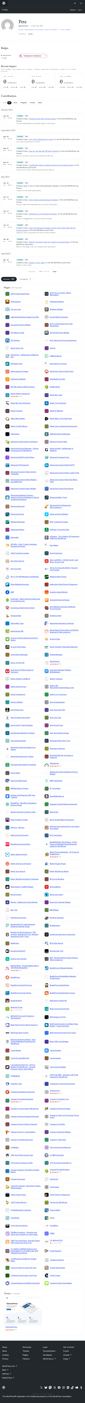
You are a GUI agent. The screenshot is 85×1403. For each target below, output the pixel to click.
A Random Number (57, 302)
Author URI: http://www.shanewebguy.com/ (62, 687)
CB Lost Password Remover (60, 1147)
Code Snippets (55, 1251)
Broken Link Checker (19, 959)
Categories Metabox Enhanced (23, 1092)
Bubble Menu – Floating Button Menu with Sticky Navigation (25, 967)
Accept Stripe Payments (59, 317)
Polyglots (23, 102)
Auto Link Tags (55, 718)
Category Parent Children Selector (24, 1124)
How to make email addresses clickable (43, 200)
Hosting (5, 1355)
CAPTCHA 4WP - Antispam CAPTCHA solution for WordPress (64, 1076)
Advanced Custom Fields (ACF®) (62, 465)
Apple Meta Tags (17, 623)
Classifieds (15, 1218)
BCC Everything (56, 835)
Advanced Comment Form (59, 457)
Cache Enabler (55, 1050)
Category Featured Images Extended (25, 1116)
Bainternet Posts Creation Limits (23, 812)
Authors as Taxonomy (58, 694)
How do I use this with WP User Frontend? (44, 151)
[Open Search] (75, 3)
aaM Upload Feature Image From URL (25, 317)
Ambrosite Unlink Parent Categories (63, 584)
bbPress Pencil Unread (19, 835)
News (4, 1351)
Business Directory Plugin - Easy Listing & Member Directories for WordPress (23, 1042)
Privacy (5, 1359)
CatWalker (15, 1147)
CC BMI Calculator (57, 1155)
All (9, 102)
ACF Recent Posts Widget (59, 333)
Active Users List (17, 348)
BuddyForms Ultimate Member (61, 968)
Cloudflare (54, 1225)
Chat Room (54, 1179)
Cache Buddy (16, 1050)
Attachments (55, 661)
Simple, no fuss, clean (36, 263)
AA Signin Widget (56, 309)
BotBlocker (15, 943)
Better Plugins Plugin (58, 864)
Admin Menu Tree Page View (61, 418)
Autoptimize (54, 763)
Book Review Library (18, 918)
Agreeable (15, 537)
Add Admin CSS (16, 364)
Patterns (26, 1359)
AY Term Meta (55, 788)
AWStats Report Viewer (19, 788)
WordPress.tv (49, 1359)
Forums (32, 102)
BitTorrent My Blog (57, 879)
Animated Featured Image (60, 600)
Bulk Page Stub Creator (20, 1033)
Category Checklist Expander (22, 1099)
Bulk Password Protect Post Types (63, 1033)
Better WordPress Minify (59, 871)
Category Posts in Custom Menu (23, 1132)
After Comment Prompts (59, 522)
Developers (47, 1355)
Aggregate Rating (17, 530)
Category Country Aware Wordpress (25, 1109)
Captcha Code (16, 1084)
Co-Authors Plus (56, 1240)
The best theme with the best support (42, 119)
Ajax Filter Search (17, 561)
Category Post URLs (57, 1124)
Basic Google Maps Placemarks (62, 820)
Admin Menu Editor (18, 418)
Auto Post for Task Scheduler (22, 725)
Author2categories (18, 694)
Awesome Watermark (19, 781)
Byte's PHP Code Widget (59, 1041)
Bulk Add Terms (16, 1007)
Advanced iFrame (17, 514)
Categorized (55, 1091)
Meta (40, 102)
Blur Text (14, 910)
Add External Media (18, 379)
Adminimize (15, 434)
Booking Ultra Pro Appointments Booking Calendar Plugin (23, 925)
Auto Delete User (17, 710)
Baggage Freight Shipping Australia (63, 804)
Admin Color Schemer (58, 403)
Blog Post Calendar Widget (60, 902)
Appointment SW (17, 631)
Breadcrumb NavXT (18, 951)
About (4, 1347)
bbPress (6, 1374)
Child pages (54, 1187)
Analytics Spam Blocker (59, 592)
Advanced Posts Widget (59, 514)
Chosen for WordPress (58, 1202)
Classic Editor (55, 1210)
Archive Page (55, 639)
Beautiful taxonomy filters (20, 844)
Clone (52, 1218)
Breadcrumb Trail (56, 951)
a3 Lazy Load (16, 309)
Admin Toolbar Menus (19, 426)
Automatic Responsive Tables (22, 756)
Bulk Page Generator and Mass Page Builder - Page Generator (64, 1025)
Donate (67, 1355)
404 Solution (16, 302)
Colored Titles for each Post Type (23, 1268)
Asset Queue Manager (19, 654)
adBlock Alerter (56, 356)
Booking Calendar (57, 918)
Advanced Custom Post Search (61, 489)
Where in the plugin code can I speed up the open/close (49, 242)
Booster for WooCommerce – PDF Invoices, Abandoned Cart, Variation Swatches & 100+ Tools (25, 934)
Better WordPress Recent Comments (25, 879)
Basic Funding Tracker (19, 820)
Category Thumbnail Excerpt (22, 1140)
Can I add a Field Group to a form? (41, 139)
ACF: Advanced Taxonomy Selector (63, 340)
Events (66, 1351)
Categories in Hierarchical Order (62, 1084)
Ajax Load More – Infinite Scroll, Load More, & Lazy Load (64, 561)
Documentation (49, 1351)
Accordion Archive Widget (21, 325)
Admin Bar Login (56, 395)
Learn (45, 1347)
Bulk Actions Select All (58, 1001)
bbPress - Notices (17, 827)
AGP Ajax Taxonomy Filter (59, 530)
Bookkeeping (55, 925)
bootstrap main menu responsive (62, 934)
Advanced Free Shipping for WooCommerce (60, 506)
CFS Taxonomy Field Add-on (60, 1163)
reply (25, 186)
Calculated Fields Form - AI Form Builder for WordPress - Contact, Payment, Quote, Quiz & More (23, 1067)
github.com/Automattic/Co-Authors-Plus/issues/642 (38, 29)
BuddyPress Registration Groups (62, 993)
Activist (52, 348)
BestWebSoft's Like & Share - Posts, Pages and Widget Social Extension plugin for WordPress (63, 844)
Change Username (18, 1179)
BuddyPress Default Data (59, 985)
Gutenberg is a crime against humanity (43, 214)
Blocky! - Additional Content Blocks (24, 902)
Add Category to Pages (19, 371)
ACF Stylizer (15, 340)
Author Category (56, 679)
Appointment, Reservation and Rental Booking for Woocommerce (64, 631)
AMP (12, 592)
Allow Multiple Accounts (20, 584)
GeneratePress (11, 1327)
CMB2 (52, 1233)
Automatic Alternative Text (60, 741)
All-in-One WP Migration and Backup (25, 577)
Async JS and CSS (17, 663)
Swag (66, 1359)
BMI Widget (54, 910)
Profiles (5, 10)
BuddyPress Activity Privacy (21, 985)
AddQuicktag (55, 387)
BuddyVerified (16, 1001)
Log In (80, 10)
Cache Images (55, 1058)
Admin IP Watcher (56, 411)
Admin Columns (17, 411)
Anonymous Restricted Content (23, 608)
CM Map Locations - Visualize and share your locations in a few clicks (24, 1233)
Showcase (27, 1347)
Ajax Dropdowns (56, 553)
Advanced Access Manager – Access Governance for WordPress (25, 450)
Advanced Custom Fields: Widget (23, 489)
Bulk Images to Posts (58, 1017)
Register (73, 10)
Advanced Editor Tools (58, 497)
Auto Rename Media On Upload (22, 733)
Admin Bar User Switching (20, 403)
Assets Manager (56, 654)
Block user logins (56, 894)
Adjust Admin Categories (20, 394)
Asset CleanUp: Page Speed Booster (64, 647)
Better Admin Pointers (19, 854)
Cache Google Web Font (20, 1058)
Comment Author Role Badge (61, 1283)
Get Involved (68, 1347)
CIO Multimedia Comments (21, 1210)
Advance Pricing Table (58, 442)
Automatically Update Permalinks (23, 765)
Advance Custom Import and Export (24, 442)
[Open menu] (81, 3)
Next (54, 271)
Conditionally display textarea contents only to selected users (51, 165)
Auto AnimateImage (57, 702)
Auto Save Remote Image (59, 733)
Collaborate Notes (57, 1260)
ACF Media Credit (17, 333)
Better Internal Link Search (21, 864)
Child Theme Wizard (18, 1202)
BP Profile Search (56, 943)
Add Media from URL (57, 379)
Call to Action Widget (58, 1067)
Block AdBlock (55, 887)
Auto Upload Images (18, 741)
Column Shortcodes (57, 1268)
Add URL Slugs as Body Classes (23, 387)
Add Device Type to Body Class (61, 371)
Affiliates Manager (18, 522)
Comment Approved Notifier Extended (25, 1283)
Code (15, 102)
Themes (26, 1351)
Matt (5, 1370)
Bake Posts (54, 812)
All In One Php (16, 569)
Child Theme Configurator (60, 1195)
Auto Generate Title (57, 710)
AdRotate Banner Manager (60, 434)
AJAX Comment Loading (20, 553)
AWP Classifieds (56, 781)
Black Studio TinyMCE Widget (22, 887)
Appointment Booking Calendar (62, 623)
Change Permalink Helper (60, 1170)
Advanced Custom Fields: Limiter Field (64, 473)
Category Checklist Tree (59, 1099)
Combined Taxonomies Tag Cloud (24, 1275)
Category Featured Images (60, 1109)
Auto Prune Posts (56, 725)
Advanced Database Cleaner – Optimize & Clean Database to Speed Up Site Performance (25, 497)
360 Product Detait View (20, 294)
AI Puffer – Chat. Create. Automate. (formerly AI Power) (24, 545)
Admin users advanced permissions (63, 426)
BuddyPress (15, 977)
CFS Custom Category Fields (22, 1163)
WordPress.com (9, 1366)
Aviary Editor (15, 773)
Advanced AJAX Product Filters (22, 457)
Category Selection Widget (60, 1132)
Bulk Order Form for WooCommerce (24, 1025)
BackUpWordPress (57, 796)
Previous (32, 271)
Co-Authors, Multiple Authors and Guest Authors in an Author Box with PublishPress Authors (24, 1251)
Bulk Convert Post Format (59, 1009)
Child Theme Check (18, 1195)
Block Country (16, 894)
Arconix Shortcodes (18, 647)
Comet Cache (55, 1275)
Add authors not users (58, 364)
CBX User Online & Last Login (22, 1155)
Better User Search (18, 871)
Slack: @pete (65, 29)
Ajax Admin (54, 545)
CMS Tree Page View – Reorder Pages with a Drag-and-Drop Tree (25, 1242)
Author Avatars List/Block (20, 679)
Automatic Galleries (57, 748)
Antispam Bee (16, 616)
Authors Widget (17, 702)
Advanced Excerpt (18, 506)
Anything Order (56, 616)
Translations (25, 279)
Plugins (25, 1355)
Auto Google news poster (20, 718)
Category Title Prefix (58, 1140)
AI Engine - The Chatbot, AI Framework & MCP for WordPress (64, 537)
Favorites (8, 279)
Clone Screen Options (19, 1225)
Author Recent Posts (18, 687)
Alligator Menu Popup (58, 577)
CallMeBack (15, 1076)
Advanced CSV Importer (20, 465)
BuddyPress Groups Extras (21, 993)
